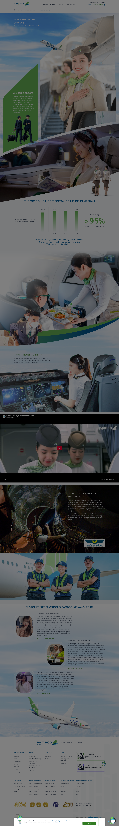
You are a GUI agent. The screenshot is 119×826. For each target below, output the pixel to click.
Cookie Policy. (56, 823)
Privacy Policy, (56, 821)
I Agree (89, 823)
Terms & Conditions (67, 821)
